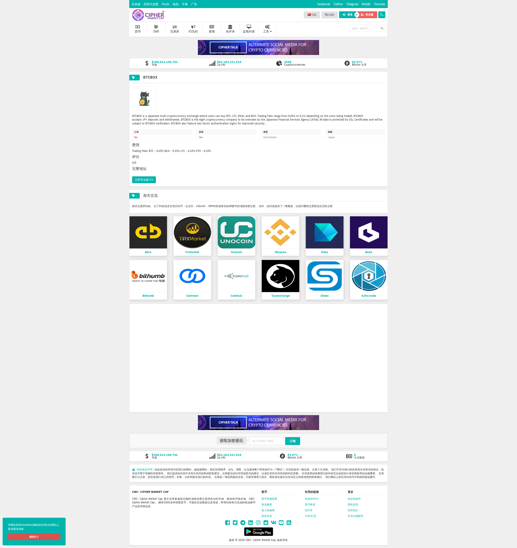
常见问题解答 (356, 515)
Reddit (366, 4)
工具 (266, 31)
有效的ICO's (312, 498)
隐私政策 (353, 504)
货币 (138, 31)
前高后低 (267, 515)
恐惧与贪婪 (151, 4)
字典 (185, 4)
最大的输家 (268, 510)
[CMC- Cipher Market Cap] (148, 15)
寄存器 (369, 14)
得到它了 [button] (34, 536)
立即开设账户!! (144, 180)
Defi (156, 31)
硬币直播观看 (269, 498)
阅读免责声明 (144, 469)
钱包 (176, 4)
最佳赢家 (267, 504)
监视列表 (249, 31)
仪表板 (135, 4)
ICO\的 (193, 31)
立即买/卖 (310, 515)
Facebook (323, 4)
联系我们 (353, 510)
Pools (165, 4)
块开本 (230, 31)
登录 (350, 14)
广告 (194, 4)
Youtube (379, 4)
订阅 (293, 441)
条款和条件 (354, 498)
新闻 (212, 31)
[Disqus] (258, 357)
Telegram (352, 4)
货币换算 (310, 504)
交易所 (174, 31)
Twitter (338, 4)
